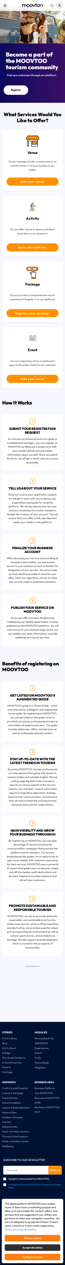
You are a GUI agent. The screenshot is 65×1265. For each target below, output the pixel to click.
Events (38, 1052)
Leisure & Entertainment (16, 1107)
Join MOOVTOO (44, 1093)
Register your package (32, 313)
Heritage (7, 1072)
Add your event (32, 379)
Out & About (9, 1048)
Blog (4, 1043)
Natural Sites (9, 1112)
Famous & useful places (15, 1136)
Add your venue (33, 181)
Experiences (42, 1048)
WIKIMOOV (41, 1043)
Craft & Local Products (15, 1088)
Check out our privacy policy (20, 1229)
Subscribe (54, 1170)
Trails (38, 1057)
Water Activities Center (15, 1141)
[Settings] (52, 5)
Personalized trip (44, 1038)
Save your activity (32, 247)
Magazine (40, 1067)
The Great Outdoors (13, 1057)
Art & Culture (9, 1038)
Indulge (6, 1052)
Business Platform (45, 1088)
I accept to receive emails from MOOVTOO (28, 1178)
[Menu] (5, 5)
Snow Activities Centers (15, 1131)
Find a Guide (42, 1062)
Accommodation (11, 1102)
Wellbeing (7, 1146)
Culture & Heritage (12, 1093)
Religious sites (10, 1126)
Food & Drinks (10, 1098)
